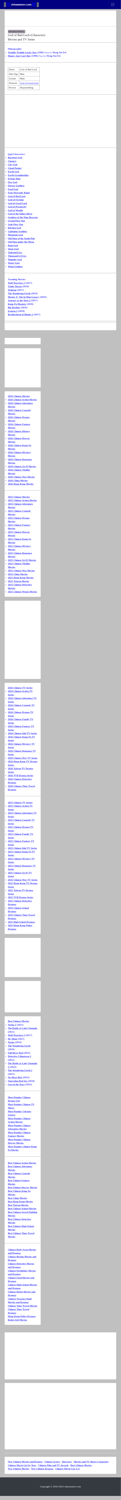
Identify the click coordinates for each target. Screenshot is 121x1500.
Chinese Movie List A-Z (67, 1469)
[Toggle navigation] (112, 4)
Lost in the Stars (16, 1084)
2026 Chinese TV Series (20, 688)
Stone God (13, 249)
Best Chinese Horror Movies (22, 1187)
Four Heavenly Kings (19, 192)
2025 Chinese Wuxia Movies (22, 591)
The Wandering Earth (19, 293)
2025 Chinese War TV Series (22, 880)
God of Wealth (15, 210)
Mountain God (15, 235)
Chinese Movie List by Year (22, 1465)
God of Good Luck (29, 83)
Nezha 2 (12, 1025)
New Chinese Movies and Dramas (25, 1461)
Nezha (11, 1042)
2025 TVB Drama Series (20, 897)
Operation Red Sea (17, 1081)
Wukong (12, 290)
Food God (13, 189)
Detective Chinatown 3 (19, 1056)
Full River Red (15, 1053)
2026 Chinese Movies (19, 396)
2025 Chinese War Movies (21, 570)
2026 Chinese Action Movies (22, 399)
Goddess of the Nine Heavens (23, 217)
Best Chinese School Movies (22, 1208)
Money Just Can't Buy (19, 56)
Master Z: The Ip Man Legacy (23, 297)
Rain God (13, 245)
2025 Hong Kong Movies (21, 577)
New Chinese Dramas (42, 1469)
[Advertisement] (60, 18)
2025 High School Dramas (21, 922)
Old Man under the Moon (21, 242)
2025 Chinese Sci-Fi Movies (22, 560)
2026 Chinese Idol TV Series (22, 733)
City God (12, 164)
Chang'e (12, 161)
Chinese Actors (52, 1461)
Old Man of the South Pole (21, 238)
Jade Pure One (15, 224)
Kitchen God (14, 228)
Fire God (12, 182)
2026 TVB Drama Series (20, 775)
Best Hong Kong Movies (20, 1201)
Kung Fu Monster (17, 304)
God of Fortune (16, 199)
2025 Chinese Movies (19, 497)
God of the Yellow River (20, 214)
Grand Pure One (16, 221)
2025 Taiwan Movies (18, 581)
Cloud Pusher (15, 168)
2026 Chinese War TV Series (22, 758)
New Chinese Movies (18, 1469)
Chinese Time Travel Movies (22, 1306)
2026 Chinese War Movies (21, 477)
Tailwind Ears (15, 252)
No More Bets (15, 1077)
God (10, 154)
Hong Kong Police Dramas (22, 1316)
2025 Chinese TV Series (20, 802)
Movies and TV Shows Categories (91, 1461)
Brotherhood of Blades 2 (20, 314)
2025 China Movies (18, 574)
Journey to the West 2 (19, 300)
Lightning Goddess (17, 231)
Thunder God (15, 259)
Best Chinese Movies (18, 1021)
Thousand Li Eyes (17, 256)
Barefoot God (15, 157)
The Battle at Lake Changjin (22, 1028)
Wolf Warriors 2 (16, 283)
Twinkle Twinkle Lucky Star (22, 52)
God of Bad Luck (16, 196)
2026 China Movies (18, 480)
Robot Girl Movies (17, 1320)
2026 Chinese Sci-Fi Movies (22, 466)
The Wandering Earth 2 (20, 1070)
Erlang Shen (14, 178)
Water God (13, 263)
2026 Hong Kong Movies (21, 484)
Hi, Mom (12, 1039)
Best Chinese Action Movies (22, 1163)
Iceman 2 (12, 311)
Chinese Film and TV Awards (53, 1465)
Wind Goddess (15, 266)
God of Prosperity (17, 207)
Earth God (13, 171)
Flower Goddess (16, 185)
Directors (67, 1461)
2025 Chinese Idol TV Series (22, 848)
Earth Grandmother (18, 175)
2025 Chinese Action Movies (22, 500)
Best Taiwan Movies (18, 1205)
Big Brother (14, 307)
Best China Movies (17, 1198)
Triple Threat (15, 286)
